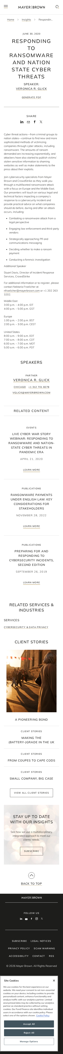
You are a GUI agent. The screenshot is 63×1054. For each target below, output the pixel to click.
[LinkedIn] (22, 122)
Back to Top (31, 883)
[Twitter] (41, 122)
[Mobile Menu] (6, 7)
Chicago (20, 387)
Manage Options (29, 1041)
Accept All (29, 1024)
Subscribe (31, 851)
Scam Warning (44, 948)
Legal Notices (41, 941)
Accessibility (19, 956)
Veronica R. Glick (31, 89)
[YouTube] (26, 919)
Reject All (29, 1032)
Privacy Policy (19, 948)
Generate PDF (31, 97)
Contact (38, 956)
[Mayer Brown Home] (31, 7)
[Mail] (28, 122)
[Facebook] (35, 122)
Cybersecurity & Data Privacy (26, 627)
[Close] (54, 980)
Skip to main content (16, 2)
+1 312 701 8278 (38, 387)
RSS (51, 956)
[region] (29, 1013)
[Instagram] (36, 919)
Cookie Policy (42, 1015)
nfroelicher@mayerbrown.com (22, 290)
